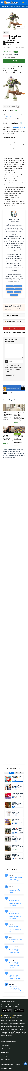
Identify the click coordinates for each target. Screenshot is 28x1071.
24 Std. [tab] (11, 772)
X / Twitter (9, 289)
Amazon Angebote (5, 1056)
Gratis (23, 6)
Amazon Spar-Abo (5, 1052)
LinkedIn (17, 292)
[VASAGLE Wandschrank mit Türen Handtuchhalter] (8, 404)
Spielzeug (6, 32)
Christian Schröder (14, 219)
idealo (16, 115)
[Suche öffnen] (20, 2)
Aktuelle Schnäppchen (7, 6)
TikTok (9, 292)
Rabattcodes (4, 1026)
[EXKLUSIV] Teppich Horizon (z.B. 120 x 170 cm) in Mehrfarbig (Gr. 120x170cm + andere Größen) (19, 439)
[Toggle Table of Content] (17, 106)
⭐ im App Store (6, 1015)
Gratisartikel (17, 1025)
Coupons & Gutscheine (6, 1068)
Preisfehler (17, 6)
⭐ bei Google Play (18, 1015)
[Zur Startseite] (11, 2)
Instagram (18, 289)
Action (7, 176)
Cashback (15, 1026)
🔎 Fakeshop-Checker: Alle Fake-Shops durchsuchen (15, 940)
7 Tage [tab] (21, 772)
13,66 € (7, 117)
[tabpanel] (14, 818)
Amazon (16, 54)
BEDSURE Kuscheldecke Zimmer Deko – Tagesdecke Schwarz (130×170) (8, 438)
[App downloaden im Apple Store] (6, 1010)
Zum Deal (13, 61)
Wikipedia (9, 286)
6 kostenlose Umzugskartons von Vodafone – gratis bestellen (16, 890)
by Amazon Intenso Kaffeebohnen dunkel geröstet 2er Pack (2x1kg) (15, 977)
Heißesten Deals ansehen (14, 863)
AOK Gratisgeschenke (6, 1059)
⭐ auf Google (14, 1017)
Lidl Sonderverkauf (5, 1048)
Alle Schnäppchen (5, 1045)
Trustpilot (5, 1017)
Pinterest (13, 295)
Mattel (10, 392)
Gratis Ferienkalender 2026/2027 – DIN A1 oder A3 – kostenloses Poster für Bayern (15, 929)
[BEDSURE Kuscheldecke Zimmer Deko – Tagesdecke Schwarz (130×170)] (8, 427)
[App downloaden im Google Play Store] (19, 1010)
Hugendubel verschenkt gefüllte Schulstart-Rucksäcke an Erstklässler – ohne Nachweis (15, 903)
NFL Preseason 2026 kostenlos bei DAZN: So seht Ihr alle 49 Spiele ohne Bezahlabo (16, 952)
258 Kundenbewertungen (16, 127)
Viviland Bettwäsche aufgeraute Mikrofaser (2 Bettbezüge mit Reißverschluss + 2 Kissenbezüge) (19, 416)
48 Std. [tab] (16, 772)
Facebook (17, 286)
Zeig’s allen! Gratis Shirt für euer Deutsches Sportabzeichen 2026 (15, 879)
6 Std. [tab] (7, 772)
